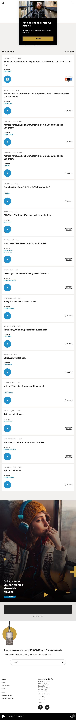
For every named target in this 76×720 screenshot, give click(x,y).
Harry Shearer (9, 308)
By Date (4, 689)
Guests (4, 679)
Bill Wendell (9, 393)
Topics (4, 682)
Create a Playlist (7, 695)
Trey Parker (8, 250)
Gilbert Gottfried (10, 449)
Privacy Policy (41, 696)
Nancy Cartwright (10, 280)
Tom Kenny (8, 71)
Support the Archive (8, 698)
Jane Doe (7, 165)
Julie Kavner (9, 421)
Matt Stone (8, 252)
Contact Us (40, 702)
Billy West (8, 222)
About (3, 692)
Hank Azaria (8, 103)
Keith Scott (8, 364)
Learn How (10, 597)
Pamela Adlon (9, 134)
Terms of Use (41, 699)
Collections (5, 685)
